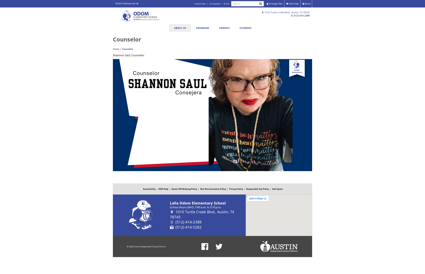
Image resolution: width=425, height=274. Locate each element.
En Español (215, 3)
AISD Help (293, 3)
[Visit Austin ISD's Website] (279, 246)
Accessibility (149, 189)
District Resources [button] (125, 3)
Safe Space (277, 189)
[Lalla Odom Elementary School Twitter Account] (219, 248)
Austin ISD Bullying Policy (184, 189)
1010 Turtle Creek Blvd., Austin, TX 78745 (287, 12)
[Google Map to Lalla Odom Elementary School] (279, 215)
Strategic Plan (276, 3)
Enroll (226, 3)
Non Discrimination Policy (213, 189)
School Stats (200, 3)
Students (246, 28)
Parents (224, 28)
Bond (307, 3)
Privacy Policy (236, 189)
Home (116, 48)
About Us (180, 28)
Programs (202, 28)
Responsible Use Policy (257, 189)
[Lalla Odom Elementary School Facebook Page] (204, 248)
